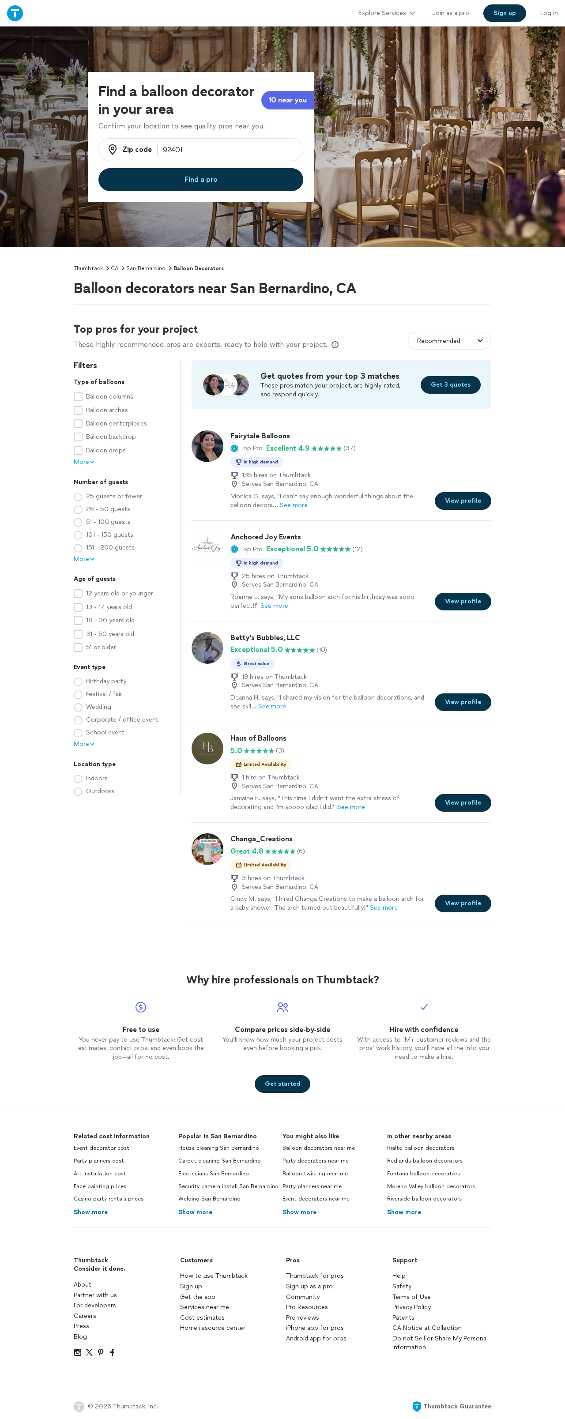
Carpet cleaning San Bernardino (219, 1161)
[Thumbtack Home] (15, 13)
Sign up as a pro (309, 1286)
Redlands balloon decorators (425, 1161)
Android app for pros (316, 1338)
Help (399, 1276)
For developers (95, 1305)
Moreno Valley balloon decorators (431, 1186)
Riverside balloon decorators (424, 1199)
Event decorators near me (316, 1199)
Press (81, 1326)
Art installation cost (100, 1174)
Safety (401, 1286)
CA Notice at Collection (427, 1328)
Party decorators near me (315, 1161)
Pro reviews (302, 1317)
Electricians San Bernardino (213, 1174)
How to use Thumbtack (214, 1276)
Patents (403, 1317)
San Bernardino (146, 268)
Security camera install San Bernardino (228, 1186)
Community (303, 1297)
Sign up (191, 1286)
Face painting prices (100, 1186)
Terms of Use (411, 1297)
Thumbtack (88, 268)
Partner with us (95, 1295)
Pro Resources (307, 1307)
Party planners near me (312, 1186)
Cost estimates (202, 1317)
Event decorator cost (101, 1148)
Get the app (197, 1297)
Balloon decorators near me (318, 1148)
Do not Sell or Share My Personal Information (440, 1343)
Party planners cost (99, 1161)
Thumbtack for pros (315, 1276)
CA (114, 268)
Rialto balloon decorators (420, 1148)
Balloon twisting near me (315, 1174)
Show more (91, 1212)
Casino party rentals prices (108, 1199)
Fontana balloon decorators (423, 1174)
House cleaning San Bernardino (218, 1148)
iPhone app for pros (315, 1328)
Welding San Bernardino (209, 1199)
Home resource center (212, 1328)
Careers (85, 1316)
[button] (246, 448)
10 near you (287, 100)
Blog (80, 1336)
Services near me (204, 1307)
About (82, 1284)
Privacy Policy (411, 1307)
